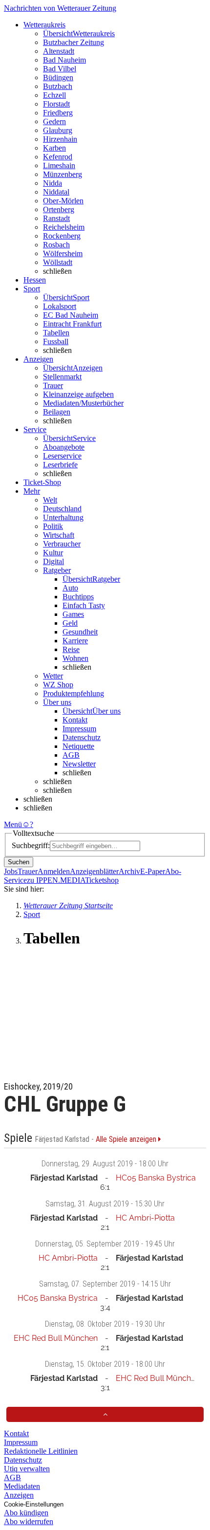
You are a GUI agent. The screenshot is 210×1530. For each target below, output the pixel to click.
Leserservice (62, 456)
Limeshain (59, 165)
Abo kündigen (26, 1512)
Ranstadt (56, 218)
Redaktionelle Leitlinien (41, 1451)
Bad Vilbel (59, 69)
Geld (70, 623)
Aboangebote (63, 447)
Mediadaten (22, 1486)
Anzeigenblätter (94, 871)
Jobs (11, 871)
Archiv (129, 871)
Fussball (55, 341)
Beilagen (56, 412)
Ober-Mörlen (63, 201)
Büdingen (58, 77)
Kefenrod (57, 157)
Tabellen (56, 332)
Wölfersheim (63, 253)
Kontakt (75, 720)
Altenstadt (58, 51)
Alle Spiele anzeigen (127, 1139)
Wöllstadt (57, 262)
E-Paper (152, 871)
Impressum (79, 728)
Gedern (54, 121)
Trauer (53, 385)
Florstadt (56, 104)
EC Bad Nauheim (70, 315)
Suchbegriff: (31, 845)
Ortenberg (58, 209)
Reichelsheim (63, 227)
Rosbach (56, 244)
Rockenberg (62, 236)
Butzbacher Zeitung (73, 42)
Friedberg (58, 113)
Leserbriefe (60, 464)
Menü (13, 824)
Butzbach (57, 86)
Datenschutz (82, 737)
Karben (54, 148)
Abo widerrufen (28, 1521)
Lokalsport (59, 306)
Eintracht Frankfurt (72, 324)
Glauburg (57, 130)
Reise (71, 649)
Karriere (75, 640)
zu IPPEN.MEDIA (56, 880)
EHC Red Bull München (56, 1338)
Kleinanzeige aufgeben (78, 394)
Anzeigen (19, 1495)
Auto (70, 588)
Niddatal (56, 192)
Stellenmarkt (62, 376)
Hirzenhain (60, 139)
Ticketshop (102, 880)
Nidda (52, 183)
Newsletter (79, 764)
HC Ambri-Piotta (145, 1218)
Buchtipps (78, 596)
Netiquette (78, 746)
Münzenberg (62, 174)
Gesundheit (80, 632)
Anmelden (54, 871)
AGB (71, 755)
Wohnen (75, 658)
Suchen (18, 862)
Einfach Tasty (84, 605)
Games (73, 614)
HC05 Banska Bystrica (156, 1177)
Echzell (54, 95)
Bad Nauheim (64, 60)
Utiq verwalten (27, 1468)
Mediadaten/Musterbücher (83, 403)
